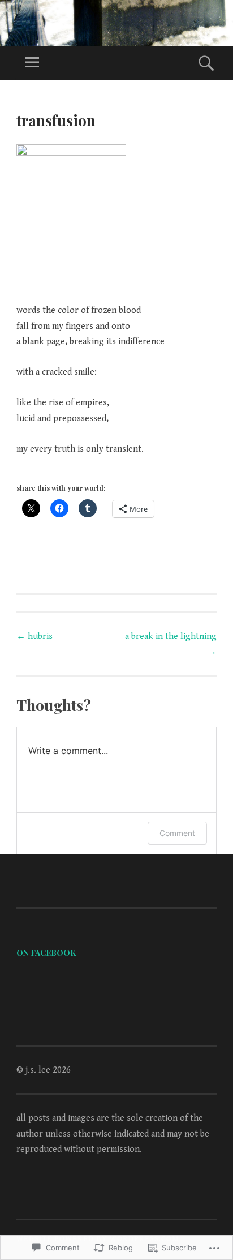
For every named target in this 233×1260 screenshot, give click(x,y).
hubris (34, 636)
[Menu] (32, 63)
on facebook (46, 953)
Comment (177, 833)
